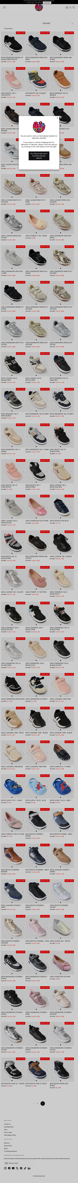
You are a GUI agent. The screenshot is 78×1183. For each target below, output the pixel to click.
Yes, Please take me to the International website (39, 156)
